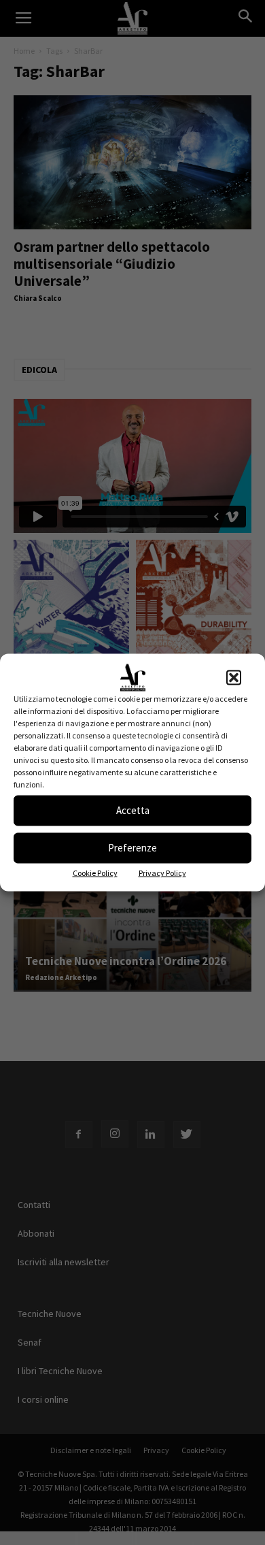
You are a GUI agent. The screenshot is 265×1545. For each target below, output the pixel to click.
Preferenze (132, 847)
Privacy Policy (162, 872)
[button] (234, 677)
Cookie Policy (95, 872)
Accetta (132, 810)
